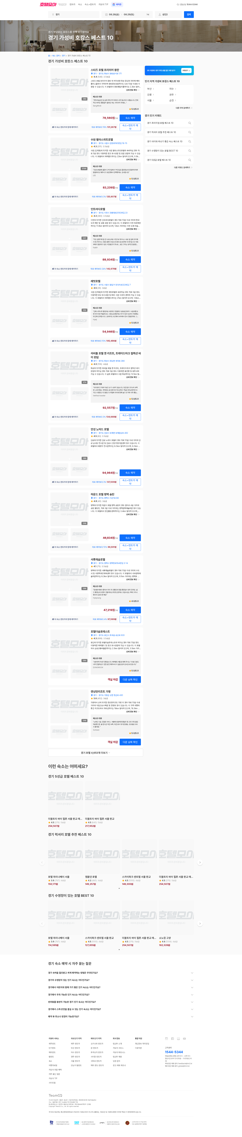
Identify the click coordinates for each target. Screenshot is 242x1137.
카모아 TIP (103, 4)
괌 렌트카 (94, 1048)
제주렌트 (52, 1044)
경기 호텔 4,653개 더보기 (94, 752)
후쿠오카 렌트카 (97, 1052)
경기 (63, 56)
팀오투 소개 (117, 1044)
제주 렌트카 (75, 1044)
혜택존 (118, 4)
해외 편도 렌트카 (97, 1065)
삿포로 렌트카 (96, 1061)
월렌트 (51, 1057)
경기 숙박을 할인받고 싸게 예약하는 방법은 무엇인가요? (73, 972)
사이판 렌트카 (96, 1057)
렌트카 (72, 4)
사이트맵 (52, 1083)
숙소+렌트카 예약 (130, 127)
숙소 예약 (130, 117)
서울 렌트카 (75, 1061)
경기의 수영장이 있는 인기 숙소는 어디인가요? (68, 980)
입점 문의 (116, 1061)
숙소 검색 (56, 56)
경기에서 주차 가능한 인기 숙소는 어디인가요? (68, 994)
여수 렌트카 (75, 1052)
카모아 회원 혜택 (55, 1070)
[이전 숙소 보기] (42, 862)
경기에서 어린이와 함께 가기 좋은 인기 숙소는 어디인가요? (74, 987)
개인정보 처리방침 (142, 1044)
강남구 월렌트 (76, 1065)
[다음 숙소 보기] (200, 862)
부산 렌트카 (75, 1048)
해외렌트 (52, 1052)
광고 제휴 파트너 (119, 1065)
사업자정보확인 (92, 1100)
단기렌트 (52, 1048)
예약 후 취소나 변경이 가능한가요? (63, 1016)
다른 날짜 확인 (130, 679)
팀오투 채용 (117, 1057)
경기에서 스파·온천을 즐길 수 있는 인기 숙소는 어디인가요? (74, 1009)
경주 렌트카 (75, 1057)
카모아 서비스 (118, 1048)
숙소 (80, 4)
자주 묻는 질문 (54, 1074)
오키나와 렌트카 (97, 1044)
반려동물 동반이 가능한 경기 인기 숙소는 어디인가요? (72, 1002)
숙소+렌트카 (90, 4)
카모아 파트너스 (119, 1052)
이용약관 (138, 1048)
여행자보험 (53, 1065)
